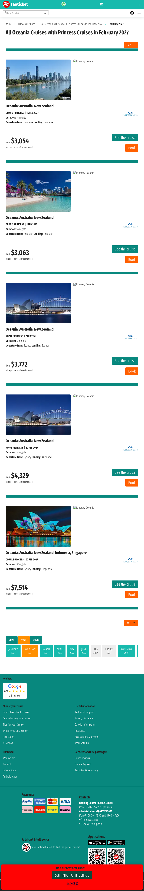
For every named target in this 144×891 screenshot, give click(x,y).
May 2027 (72, 651)
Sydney (27, 345)
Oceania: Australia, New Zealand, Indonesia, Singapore (46, 552)
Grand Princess (15, 113)
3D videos (8, 743)
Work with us (82, 743)
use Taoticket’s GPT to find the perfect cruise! (56, 847)
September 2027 (126, 651)
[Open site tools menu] (139, 4)
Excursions (8, 737)
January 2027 (13, 651)
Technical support (84, 712)
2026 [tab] (11, 640)
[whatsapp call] (63, 4)
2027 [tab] (23, 640)
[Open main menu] (139, 13)
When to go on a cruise (15, 730)
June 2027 (83, 651)
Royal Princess (14, 336)
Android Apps (10, 776)
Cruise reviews (82, 758)
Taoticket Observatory (86, 770)
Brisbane (28, 122)
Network (7, 764)
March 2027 (46, 651)
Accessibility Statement (87, 737)
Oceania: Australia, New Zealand (30, 106)
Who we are (9, 758)
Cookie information (85, 724)
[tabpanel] (72, 652)
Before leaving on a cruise (16, 718)
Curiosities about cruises (16, 712)
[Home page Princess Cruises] (130, 113)
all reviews (14, 695)
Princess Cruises (26, 24)
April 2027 (60, 651)
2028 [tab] (36, 640)
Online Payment (83, 764)
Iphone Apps (9, 770)
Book (132, 148)
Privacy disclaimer (84, 718)
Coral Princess (15, 559)
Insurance (80, 730)
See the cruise (125, 137)
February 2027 (30, 651)
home (9, 24)
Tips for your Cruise (13, 724)
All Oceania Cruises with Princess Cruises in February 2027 (71, 24)
